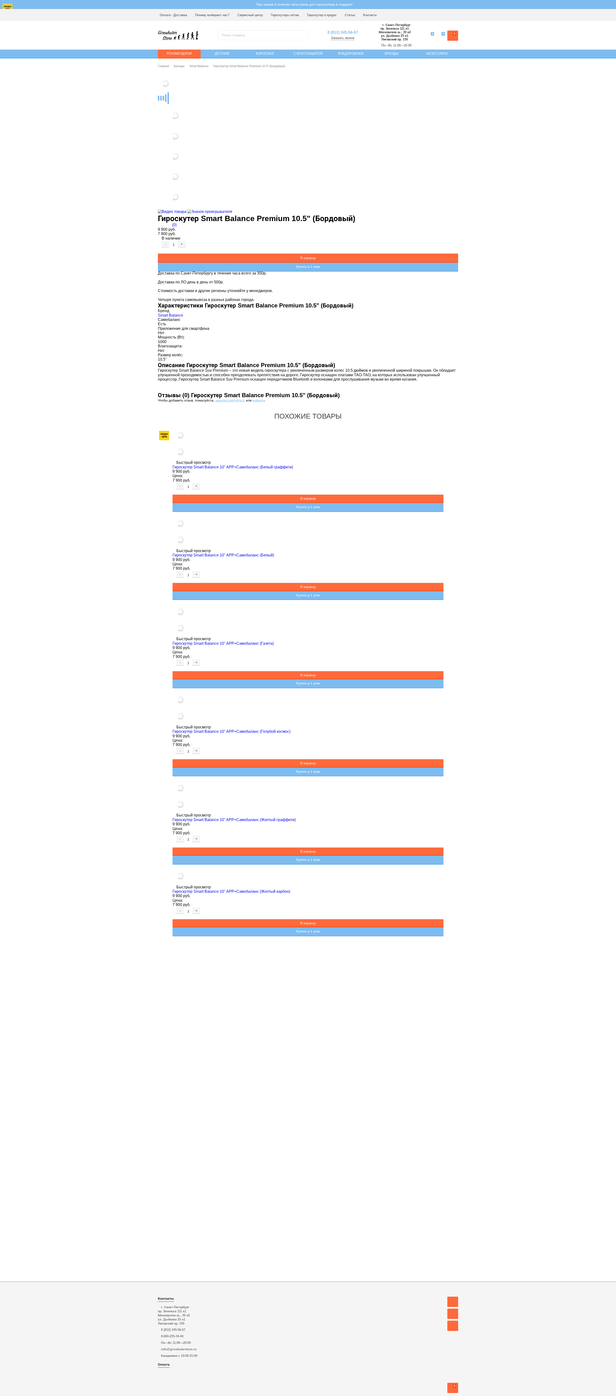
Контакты (370, 15)
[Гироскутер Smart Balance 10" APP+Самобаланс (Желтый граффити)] (308, 796)
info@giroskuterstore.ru (179, 1349)
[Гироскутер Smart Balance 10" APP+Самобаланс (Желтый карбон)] (308, 876)
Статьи (350, 15)
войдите (259, 400)
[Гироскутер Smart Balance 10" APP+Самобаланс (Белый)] (308, 532)
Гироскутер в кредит (322, 15)
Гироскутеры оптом (285, 15)
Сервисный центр (250, 15)
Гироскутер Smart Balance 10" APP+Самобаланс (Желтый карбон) (232, 891)
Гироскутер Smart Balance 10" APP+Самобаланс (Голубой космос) (232, 731)
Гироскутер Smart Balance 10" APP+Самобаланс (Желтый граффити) (235, 820)
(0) (174, 225)
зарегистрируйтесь (230, 400)
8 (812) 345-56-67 (342, 32)
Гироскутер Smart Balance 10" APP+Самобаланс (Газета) (224, 643)
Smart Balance (170, 315)
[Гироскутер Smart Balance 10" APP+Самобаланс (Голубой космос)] (308, 708)
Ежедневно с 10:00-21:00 (179, 1356)
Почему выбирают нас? (212, 15)
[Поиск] (302, 35)
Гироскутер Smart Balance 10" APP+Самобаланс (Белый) (224, 555)
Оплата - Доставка (173, 15)
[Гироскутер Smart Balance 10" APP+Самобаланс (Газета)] (308, 620)
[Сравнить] (160, 251)
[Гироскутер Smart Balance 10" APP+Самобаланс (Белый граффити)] (308, 443)
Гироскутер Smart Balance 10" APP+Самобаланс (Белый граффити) (233, 467)
